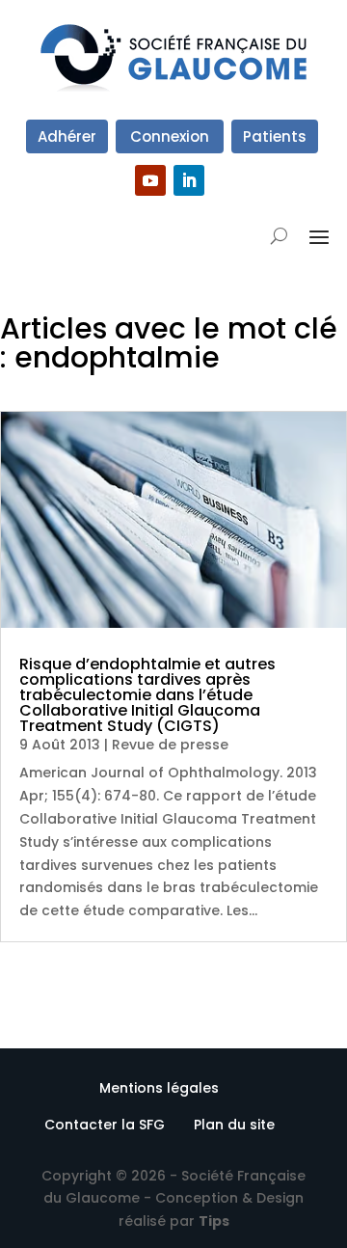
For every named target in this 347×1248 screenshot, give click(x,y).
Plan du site (234, 1124)
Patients (275, 136)
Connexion (169, 136)
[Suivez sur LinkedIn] (189, 180)
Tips (214, 1221)
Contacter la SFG (104, 1124)
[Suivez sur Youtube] (150, 180)
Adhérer (67, 136)
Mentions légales (159, 1088)
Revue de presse (170, 744)
